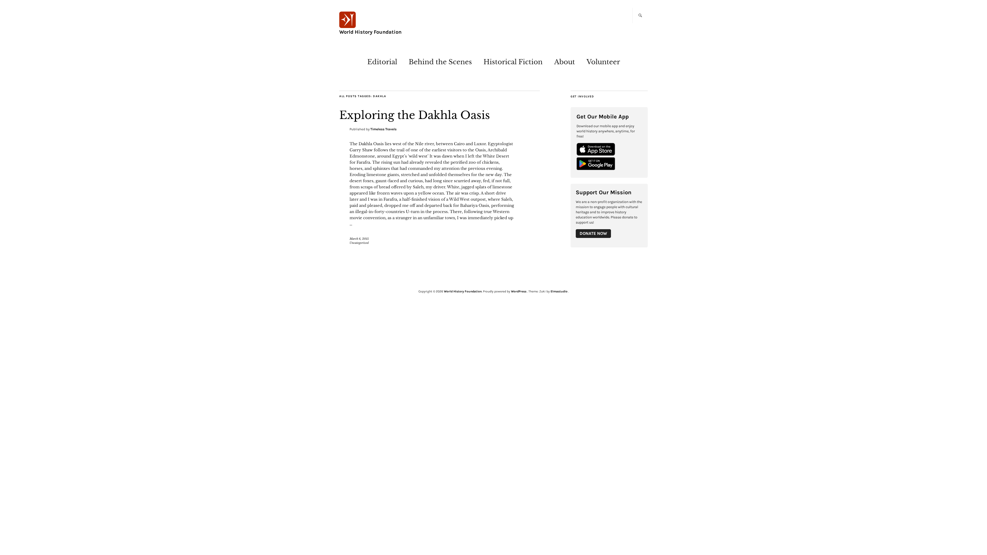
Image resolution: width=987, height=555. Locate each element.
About (564, 62)
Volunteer (603, 62)
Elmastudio (559, 291)
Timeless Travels (383, 129)
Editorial (382, 62)
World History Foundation (370, 32)
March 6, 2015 (359, 238)
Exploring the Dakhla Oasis (414, 115)
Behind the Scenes (440, 62)
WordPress (518, 291)
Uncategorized (359, 243)
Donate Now (593, 233)
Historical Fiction (513, 62)
